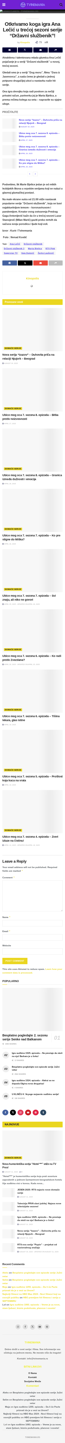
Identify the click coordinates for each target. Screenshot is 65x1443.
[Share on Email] (40, 50)
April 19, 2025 (10, 725)
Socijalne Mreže (32, 1381)
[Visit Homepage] (32, 5)
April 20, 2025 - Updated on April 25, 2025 (22, 664)
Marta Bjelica (35, 248)
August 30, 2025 (27, 127)
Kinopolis (25, 42)
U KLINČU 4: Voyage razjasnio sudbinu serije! (35, 1094)
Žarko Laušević (46, 253)
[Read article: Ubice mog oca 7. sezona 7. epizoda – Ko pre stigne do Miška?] (9, 163)
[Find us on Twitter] (13, 1112)
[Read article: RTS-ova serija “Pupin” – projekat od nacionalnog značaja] (8, 1247)
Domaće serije (13, 348)
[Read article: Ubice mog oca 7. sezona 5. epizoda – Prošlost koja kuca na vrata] (32, 751)
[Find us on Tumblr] (43, 1112)
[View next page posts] (35, 174)
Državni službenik (33, 244)
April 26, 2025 (26, 153)
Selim (5, 1280)
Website (6, 945)
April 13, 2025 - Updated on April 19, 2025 (22, 845)
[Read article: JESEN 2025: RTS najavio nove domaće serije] (8, 1192)
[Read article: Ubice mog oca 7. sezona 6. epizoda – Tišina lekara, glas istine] (32, 691)
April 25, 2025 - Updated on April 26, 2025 (22, 604)
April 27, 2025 (26, 140)
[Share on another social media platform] (56, 50)
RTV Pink (50, 248)
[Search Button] (61, 4)
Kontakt (32, 1377)
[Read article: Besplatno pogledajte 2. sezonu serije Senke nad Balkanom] (32, 1009)
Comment (8, 877)
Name (6, 917)
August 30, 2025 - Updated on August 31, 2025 (39, 1252)
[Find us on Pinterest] (36, 1112)
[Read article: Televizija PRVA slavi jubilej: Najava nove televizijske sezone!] (8, 1206)
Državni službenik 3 (14, 248)
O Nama (32, 1373)
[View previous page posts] (29, 174)
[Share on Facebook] (9, 50)
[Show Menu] (3, 4)
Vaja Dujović (27, 253)
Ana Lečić (15, 244)
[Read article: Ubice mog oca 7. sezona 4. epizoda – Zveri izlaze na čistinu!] (32, 811)
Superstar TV (11, 253)
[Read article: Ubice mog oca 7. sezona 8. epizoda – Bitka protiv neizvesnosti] (9, 137)
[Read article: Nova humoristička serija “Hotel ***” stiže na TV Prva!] (32, 1146)
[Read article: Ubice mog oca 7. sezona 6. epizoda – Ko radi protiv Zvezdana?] (32, 630)
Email (6, 931)
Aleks (5, 1272)
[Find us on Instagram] (21, 1112)
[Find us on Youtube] (28, 1112)
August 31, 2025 (11, 1172)
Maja (4, 1287)
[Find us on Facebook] (5, 1112)
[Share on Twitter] (25, 50)
